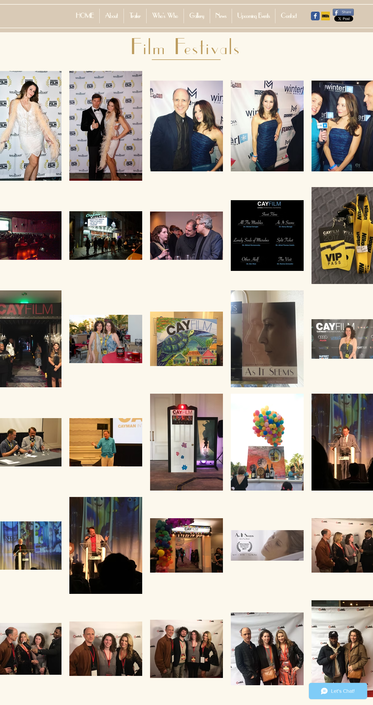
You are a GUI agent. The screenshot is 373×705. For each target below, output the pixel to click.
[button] (165, 16)
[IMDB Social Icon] (325, 16)
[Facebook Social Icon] (315, 16)
